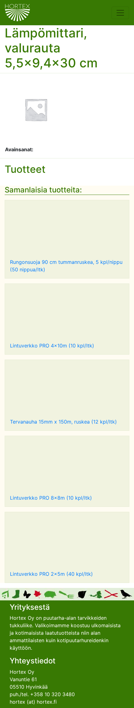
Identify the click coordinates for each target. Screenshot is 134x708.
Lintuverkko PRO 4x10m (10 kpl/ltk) (52, 345)
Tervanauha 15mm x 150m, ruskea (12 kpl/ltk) (63, 422)
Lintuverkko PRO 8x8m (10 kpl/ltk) (51, 498)
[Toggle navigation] (120, 13)
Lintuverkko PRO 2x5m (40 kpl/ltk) (51, 574)
